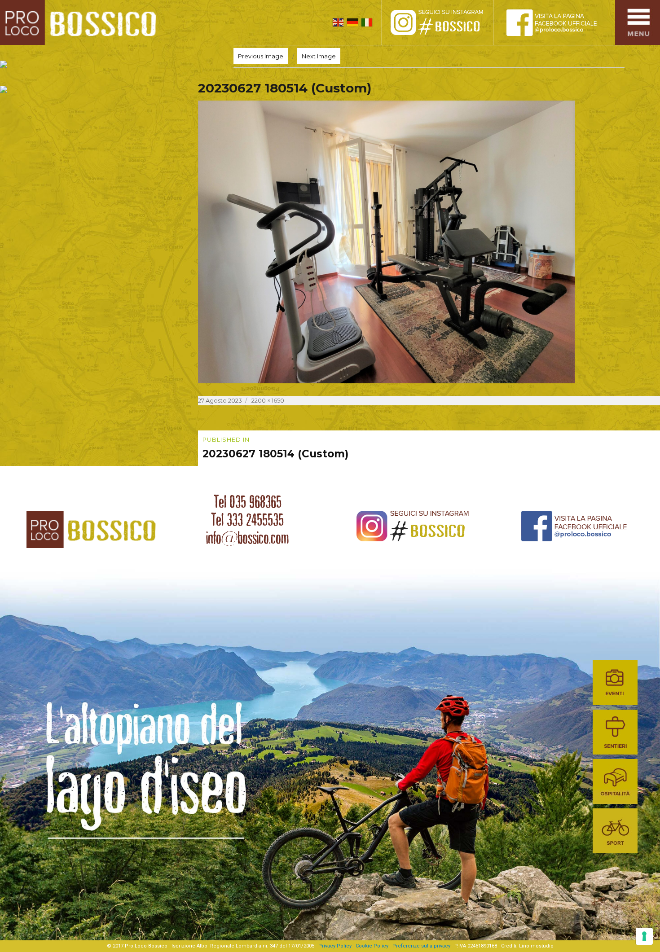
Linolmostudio (536, 946)
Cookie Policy (372, 946)
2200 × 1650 (267, 400)
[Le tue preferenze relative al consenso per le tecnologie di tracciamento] (644, 936)
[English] (338, 22)
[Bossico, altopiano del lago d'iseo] (81, 22)
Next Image (319, 56)
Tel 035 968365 (248, 502)
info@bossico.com (247, 538)
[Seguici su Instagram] (447, 22)
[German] (352, 22)
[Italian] (366, 22)
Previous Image (260, 56)
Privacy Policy (335, 946)
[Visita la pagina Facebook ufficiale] (559, 22)
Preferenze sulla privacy (421, 946)
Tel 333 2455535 (247, 520)
